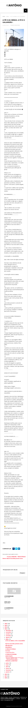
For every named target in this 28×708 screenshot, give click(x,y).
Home (4, 16)
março (7, 668)
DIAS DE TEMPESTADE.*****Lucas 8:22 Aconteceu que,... (14, 658)
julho (7, 639)
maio (7, 665)
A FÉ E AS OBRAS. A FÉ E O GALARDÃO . (15, 641)
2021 (6, 676)
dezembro (8, 630)
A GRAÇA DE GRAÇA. (10, 649)
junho (7, 663)
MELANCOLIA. (9, 645)
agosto (8, 637)
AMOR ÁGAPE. (9, 656)
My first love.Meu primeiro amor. (14, 643)
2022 (6, 674)
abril (7, 666)
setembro (8, 635)
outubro (8, 634)
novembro (8, 632)
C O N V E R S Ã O (9, 652)
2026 (6, 623)
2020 (6, 677)
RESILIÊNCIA (8, 647)
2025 (6, 625)
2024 (6, 627)
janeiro (7, 672)
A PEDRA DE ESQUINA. (11, 654)
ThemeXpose (14, 706)
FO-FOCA (7, 650)
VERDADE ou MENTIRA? (11, 661)
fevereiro (8, 670)
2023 (6, 629)
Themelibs (20, 706)
